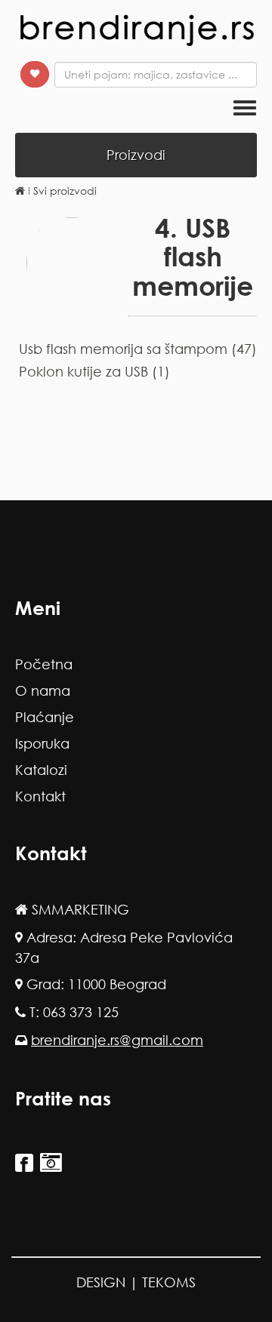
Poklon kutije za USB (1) (94, 371)
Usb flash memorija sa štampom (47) (138, 348)
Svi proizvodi (65, 190)
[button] (34, 74)
